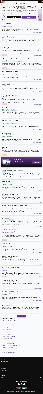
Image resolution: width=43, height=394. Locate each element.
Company (3, 375)
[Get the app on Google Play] (24, 389)
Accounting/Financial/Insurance (8, 232)
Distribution (10, 26)
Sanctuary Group (5, 134)
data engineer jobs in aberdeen (8, 325)
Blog (1, 366)
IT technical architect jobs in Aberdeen (9, 345)
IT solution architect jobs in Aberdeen (9, 340)
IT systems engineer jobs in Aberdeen (9, 343)
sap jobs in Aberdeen (6, 350)
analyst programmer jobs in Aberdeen (9, 320)
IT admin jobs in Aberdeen (7, 329)
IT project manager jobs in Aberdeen (9, 336)
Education (5, 85)
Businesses (3, 373)
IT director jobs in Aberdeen (7, 331)
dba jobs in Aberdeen (6, 327)
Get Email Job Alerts (4, 361)
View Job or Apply (36, 32)
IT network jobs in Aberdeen (7, 334)
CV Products (3, 364)
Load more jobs (21, 316)
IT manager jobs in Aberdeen (7, 332)
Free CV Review (4, 363)
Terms (2, 377)
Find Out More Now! (36, 162)
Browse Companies (4, 370)
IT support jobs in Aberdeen (7, 341)
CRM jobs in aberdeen (6, 323)
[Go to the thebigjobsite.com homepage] (3, 1)
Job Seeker (3, 359)
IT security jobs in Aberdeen (7, 338)
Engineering (5, 294)
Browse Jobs (3, 368)
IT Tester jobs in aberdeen (7, 349)
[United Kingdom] (41, 1)
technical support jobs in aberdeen (9, 352)
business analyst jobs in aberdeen (8, 322)
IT (3, 98)
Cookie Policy (29, 13)
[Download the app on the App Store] (18, 389)
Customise (14, 17)
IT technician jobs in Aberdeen (8, 347)
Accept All (29, 17)
